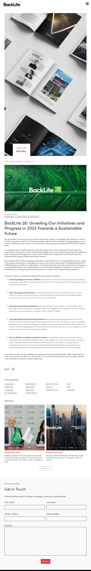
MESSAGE (8, 525)
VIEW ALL (45, 468)
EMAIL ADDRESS (52, 514)
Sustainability (28, 161)
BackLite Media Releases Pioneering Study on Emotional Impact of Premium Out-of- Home (65, 457)
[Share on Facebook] (25, 369)
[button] (87, 3)
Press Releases (13, 452)
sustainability (74, 241)
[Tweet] (31, 369)
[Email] (37, 369)
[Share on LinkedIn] (19, 369)
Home (7, 161)
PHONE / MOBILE (11, 514)
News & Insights (16, 161)
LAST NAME (50, 502)
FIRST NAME (9, 502)
